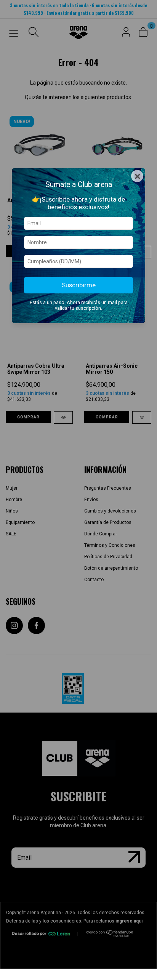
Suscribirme (79, 285)
